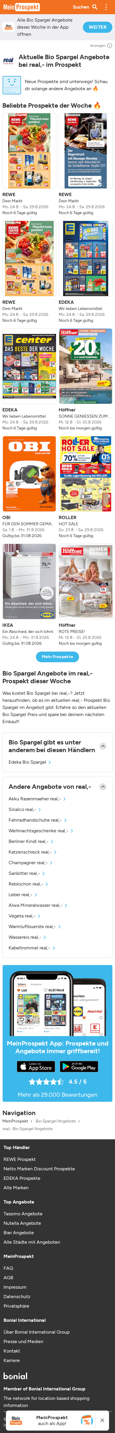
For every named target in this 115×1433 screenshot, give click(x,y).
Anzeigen (98, 45)
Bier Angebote (19, 1232)
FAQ (8, 1268)
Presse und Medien (23, 1341)
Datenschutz (17, 1296)
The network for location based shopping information (46, 1401)
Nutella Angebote (22, 1223)
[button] (106, 7)
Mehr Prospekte (57, 656)
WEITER (97, 27)
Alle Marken (16, 1187)
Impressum (15, 1287)
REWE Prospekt (20, 1159)
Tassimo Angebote (23, 1213)
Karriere (12, 1360)
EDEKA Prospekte (22, 1178)
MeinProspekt (15, 1121)
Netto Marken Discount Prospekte (39, 1169)
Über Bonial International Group (37, 1332)
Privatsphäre (16, 1306)
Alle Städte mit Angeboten (32, 1242)
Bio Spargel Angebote (56, 1121)
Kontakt (12, 1351)
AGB (8, 1277)
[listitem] (29, 164)
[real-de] (8, 61)
